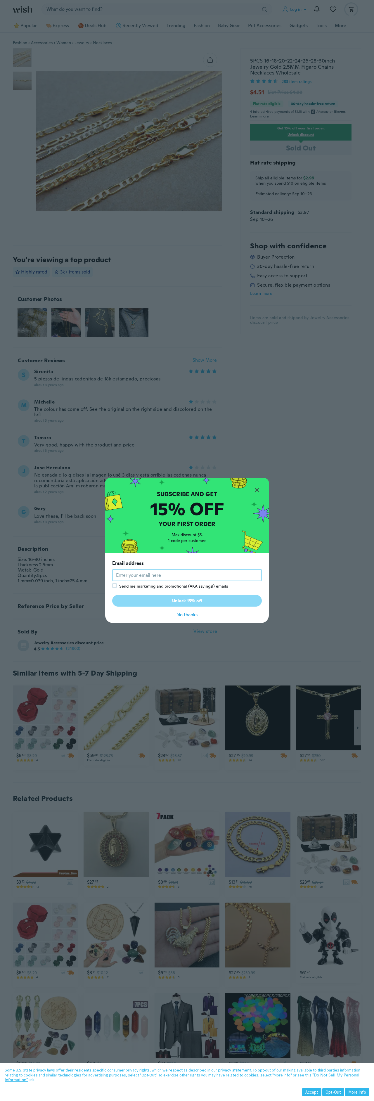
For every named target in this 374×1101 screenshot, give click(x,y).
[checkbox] (114, 585)
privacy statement (234, 1070)
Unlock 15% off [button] (187, 600)
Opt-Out (333, 1092)
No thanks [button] (187, 615)
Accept (311, 1092)
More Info (357, 1092)
